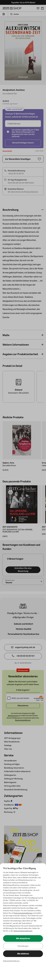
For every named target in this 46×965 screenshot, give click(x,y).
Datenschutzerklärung (11, 961)
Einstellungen (23, 946)
